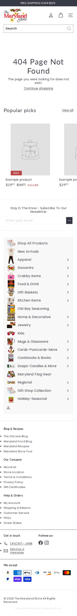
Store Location (14, 472)
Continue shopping (38, 88)
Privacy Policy (13, 482)
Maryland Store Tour (18, 451)
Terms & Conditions (18, 477)
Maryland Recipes (16, 446)
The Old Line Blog (16, 436)
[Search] (69, 28)
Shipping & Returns (17, 508)
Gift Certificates (15, 487)
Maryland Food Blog (18, 441)
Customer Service (16, 513)
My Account (12, 503)
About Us (10, 467)
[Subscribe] (69, 220)
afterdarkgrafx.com (51, 608)
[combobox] (38, 28)
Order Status (13, 523)
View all (67, 110)
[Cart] (61, 15)
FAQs (7, 518)
